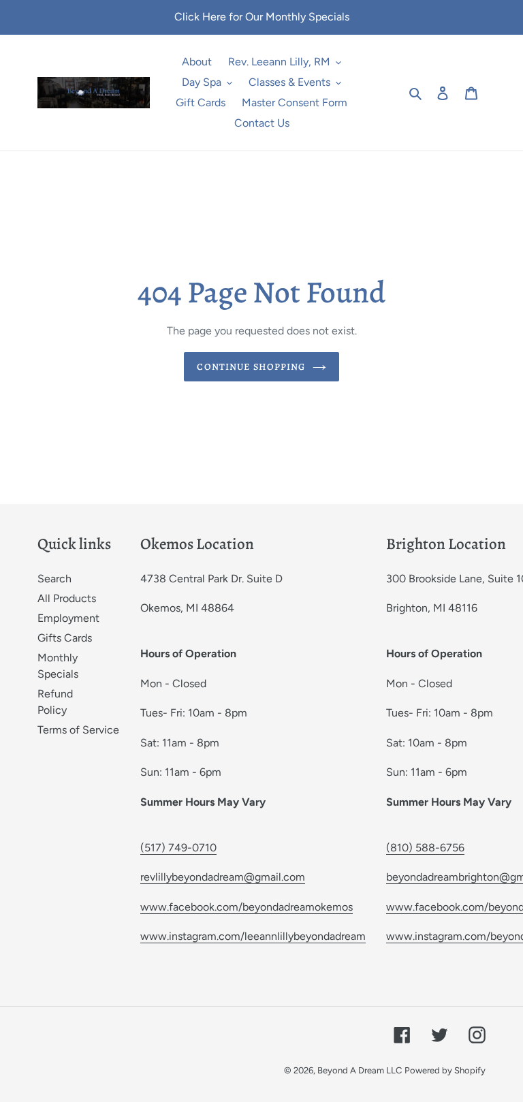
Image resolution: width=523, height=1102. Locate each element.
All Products (66, 598)
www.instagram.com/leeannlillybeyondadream (253, 936)
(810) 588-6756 (425, 847)
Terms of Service (78, 729)
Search (54, 578)
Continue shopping (251, 366)
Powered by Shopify (445, 1070)
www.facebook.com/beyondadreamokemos (246, 906)
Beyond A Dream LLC (359, 1070)
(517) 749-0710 (178, 847)
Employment (68, 618)
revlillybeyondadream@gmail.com (222, 876)
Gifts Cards (64, 637)
